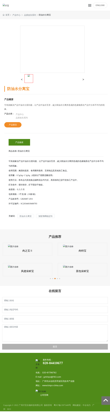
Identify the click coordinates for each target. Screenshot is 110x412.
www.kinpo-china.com (52, 385)
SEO (9, 409)
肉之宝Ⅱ (27, 250)
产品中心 (16, 15)
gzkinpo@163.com (52, 377)
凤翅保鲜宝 (27, 271)
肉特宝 (82, 250)
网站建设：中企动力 (82, 405)
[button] (50, 278)
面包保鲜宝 (82, 271)
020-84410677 (53, 363)
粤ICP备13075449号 (62, 405)
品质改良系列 (30, 15)
